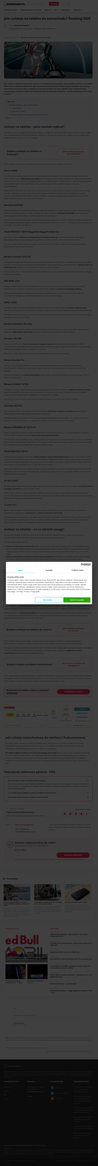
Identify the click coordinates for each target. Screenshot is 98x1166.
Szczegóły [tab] (49, 570)
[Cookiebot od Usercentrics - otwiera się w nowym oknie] (82, 564)
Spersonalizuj (47, 600)
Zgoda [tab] (20, 570)
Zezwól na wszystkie (77, 600)
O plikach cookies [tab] (78, 570)
